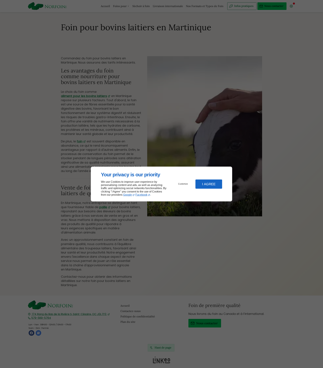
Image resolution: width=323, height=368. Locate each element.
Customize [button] (183, 184)
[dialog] (161, 184)
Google (127, 194)
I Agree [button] (209, 184)
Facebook (141, 194)
